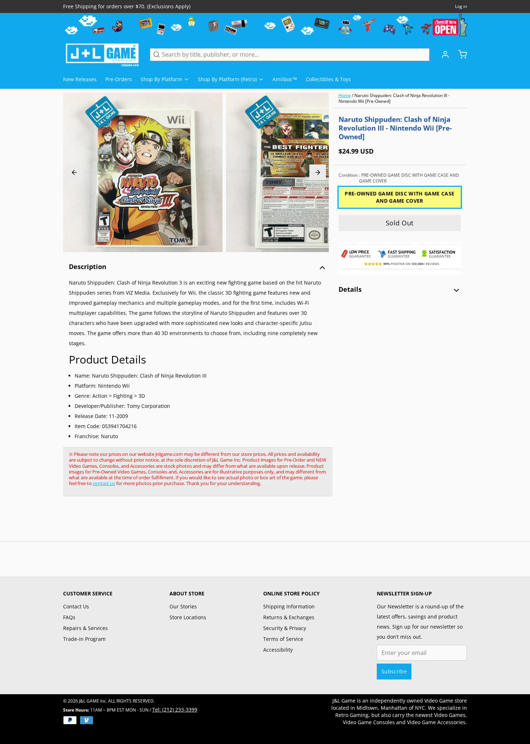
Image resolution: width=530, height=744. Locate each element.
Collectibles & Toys (328, 79)
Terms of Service (283, 638)
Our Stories (183, 606)
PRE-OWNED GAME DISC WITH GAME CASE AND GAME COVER (399, 197)
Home (345, 95)
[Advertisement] (194, 522)
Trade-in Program (84, 638)
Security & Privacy (284, 628)
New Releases (80, 79)
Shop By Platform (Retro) (227, 79)
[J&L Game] (102, 54)
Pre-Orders (118, 79)
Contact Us (76, 606)
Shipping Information (289, 606)
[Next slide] (317, 172)
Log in (461, 6)
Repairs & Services (85, 628)
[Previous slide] (74, 172)
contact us (104, 483)
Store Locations (187, 617)
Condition (399, 178)
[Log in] (442, 54)
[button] (400, 223)
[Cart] (459, 54)
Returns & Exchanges (288, 617)
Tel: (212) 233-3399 (174, 709)
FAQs (69, 617)
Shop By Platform (161, 79)
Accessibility (278, 649)
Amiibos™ (285, 79)
